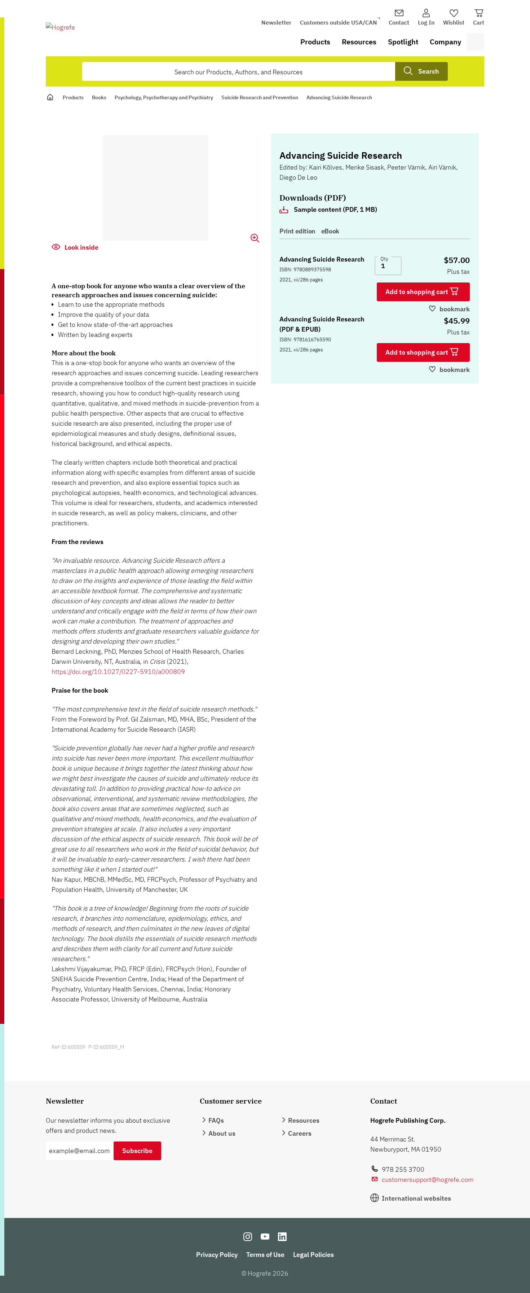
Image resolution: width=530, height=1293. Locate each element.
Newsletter (276, 22)
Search (428, 71)
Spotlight (403, 42)
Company (445, 42)
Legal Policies (313, 1254)
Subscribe (137, 1151)
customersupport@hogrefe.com (428, 1179)
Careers (300, 1133)
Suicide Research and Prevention (259, 97)
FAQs (216, 1120)
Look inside (80, 247)
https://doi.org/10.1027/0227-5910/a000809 (118, 671)
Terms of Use (265, 1254)
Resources (359, 42)
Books (99, 97)
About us (221, 1133)
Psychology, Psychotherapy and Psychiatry (164, 97)
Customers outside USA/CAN (338, 22)
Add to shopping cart (417, 292)
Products (315, 42)
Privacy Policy (217, 1254)
